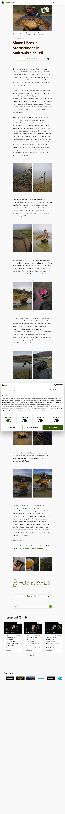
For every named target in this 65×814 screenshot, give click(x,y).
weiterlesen (8, 650)
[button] (30, 655)
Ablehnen (12, 427)
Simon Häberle (36, 584)
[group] (10, 678)
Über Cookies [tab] (54, 390)
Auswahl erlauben (32, 427)
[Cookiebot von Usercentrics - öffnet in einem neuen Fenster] (55, 385)
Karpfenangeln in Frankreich (23, 582)
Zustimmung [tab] (11, 390)
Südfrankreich (40, 582)
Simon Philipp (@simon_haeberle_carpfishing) (29, 548)
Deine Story (16, 38)
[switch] (24, 420)
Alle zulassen (53, 427)
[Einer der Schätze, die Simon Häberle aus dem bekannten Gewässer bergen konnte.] (32, 18)
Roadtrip (25, 584)
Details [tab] (32, 390)
